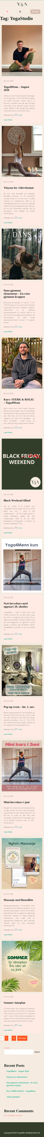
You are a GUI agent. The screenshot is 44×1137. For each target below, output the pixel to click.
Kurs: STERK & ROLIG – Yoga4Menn (21, 1091)
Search (7, 1048)
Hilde (20, 115)
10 (13, 1037)
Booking (35, 12)
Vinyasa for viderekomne (16, 1077)
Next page (22, 1038)
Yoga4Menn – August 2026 (17, 1071)
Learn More (8, 120)
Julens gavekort (13, 1097)
